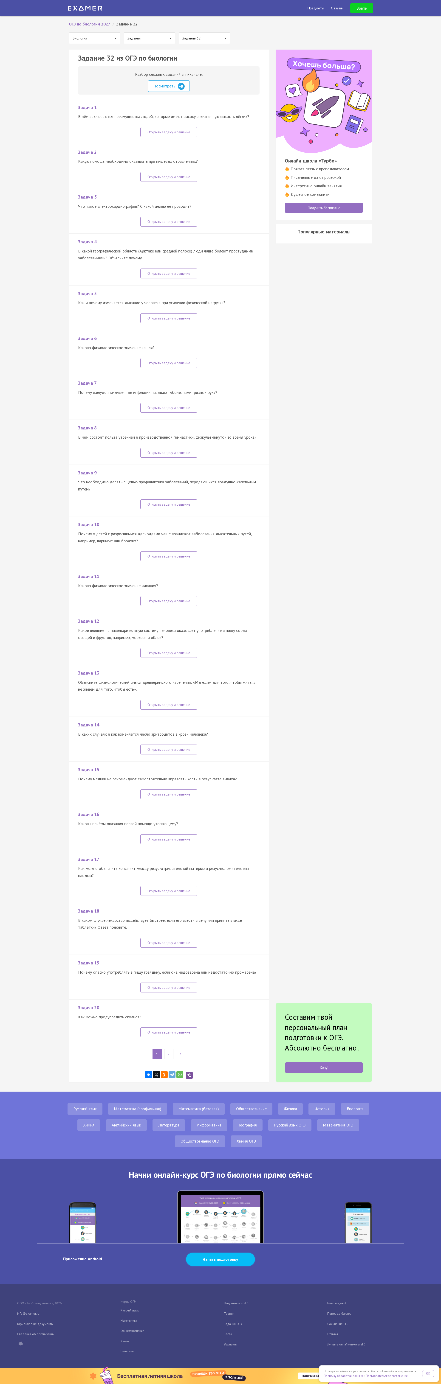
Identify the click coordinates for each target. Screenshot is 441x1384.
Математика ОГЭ (338, 1125)
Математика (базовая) (198, 1108)
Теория (229, 1313)
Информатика (209, 1125)
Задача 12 (88, 621)
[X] (156, 1074)
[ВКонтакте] (148, 1074)
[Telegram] (172, 1074)
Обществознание (251, 1108)
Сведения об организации (35, 1334)
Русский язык (85, 1108)
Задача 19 (88, 963)
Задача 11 (88, 576)
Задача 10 (88, 524)
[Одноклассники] (164, 1074)
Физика (290, 1108)
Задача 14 (88, 725)
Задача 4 (87, 242)
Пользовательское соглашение (387, 1376)
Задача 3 (87, 197)
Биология (355, 1108)
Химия (88, 1125)
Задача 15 (88, 770)
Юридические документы (35, 1324)
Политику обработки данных (343, 1376)
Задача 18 (88, 911)
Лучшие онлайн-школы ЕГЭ (346, 1344)
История (322, 1108)
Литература (168, 1125)
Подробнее (311, 1376)
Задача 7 (87, 383)
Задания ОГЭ (233, 1324)
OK (428, 1374)
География (248, 1125)
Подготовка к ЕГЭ (236, 1303)
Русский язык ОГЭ (290, 1125)
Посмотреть (164, 86)
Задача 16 (88, 814)
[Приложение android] (20, 1344)
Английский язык (126, 1125)
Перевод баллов (339, 1313)
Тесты (228, 1334)
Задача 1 (87, 107)
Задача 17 (88, 859)
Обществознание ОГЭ (200, 1141)
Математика (129, 1321)
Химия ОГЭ (246, 1141)
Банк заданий (336, 1303)
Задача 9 (87, 473)
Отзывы (332, 1334)
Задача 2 (87, 152)
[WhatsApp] (179, 1074)
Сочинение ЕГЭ (337, 1324)
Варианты (230, 1344)
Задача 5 (87, 294)
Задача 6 (87, 338)
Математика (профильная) (137, 1108)
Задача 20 (88, 1008)
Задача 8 (87, 428)
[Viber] (189, 1075)
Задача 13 (88, 673)
